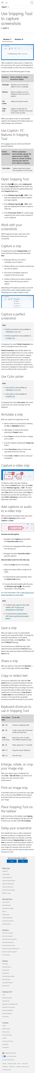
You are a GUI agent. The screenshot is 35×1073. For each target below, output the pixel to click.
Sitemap (4, 1063)
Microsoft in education (7, 933)
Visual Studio (5, 1016)
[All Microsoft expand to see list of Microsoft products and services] (2, 2)
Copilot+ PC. (11, 338)
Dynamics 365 (5, 970)
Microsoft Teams (6, 979)
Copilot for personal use (8, 887)
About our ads (25, 1066)
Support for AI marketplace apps (10, 1004)
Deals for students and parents (9, 951)
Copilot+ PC (9, 144)
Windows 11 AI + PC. (14, 332)
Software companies (7, 1013)
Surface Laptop (5, 874)
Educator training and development (10, 948)
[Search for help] (6, 2)
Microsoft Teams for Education (9, 939)
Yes (12, 861)
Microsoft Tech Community (8, 1007)
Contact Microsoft (11, 1063)
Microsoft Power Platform (8, 976)
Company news (5, 1032)
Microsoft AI (5, 964)
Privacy (19, 1063)
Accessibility (5, 1044)
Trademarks (5, 1066)
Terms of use (25, 1063)
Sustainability (5, 1047)
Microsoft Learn (6, 1001)
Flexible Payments (6, 924)
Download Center (6, 905)
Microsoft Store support (8, 908)
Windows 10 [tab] (19, 39)
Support (4, 7)
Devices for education (7, 936)
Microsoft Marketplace (7, 1010)
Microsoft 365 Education (8, 942)
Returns (4, 911)
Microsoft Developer (7, 998)
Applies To (6, 28)
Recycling (18, 1066)
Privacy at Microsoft (7, 1035)
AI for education (6, 955)
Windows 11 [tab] (7, 39)
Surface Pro (5, 871)
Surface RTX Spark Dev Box (8, 880)
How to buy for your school (8, 945)
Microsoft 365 (5, 973)
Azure (3, 994)
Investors (4, 1038)
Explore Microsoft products (8, 890)
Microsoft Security (6, 967)
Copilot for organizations (8, 883)
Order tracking (5, 914)
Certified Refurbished (7, 917)
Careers (4, 1025)
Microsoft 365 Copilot (7, 982)
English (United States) (10, 1053)
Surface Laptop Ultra (7, 877)
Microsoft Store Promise (8, 921)
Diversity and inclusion (7, 1041)
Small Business (5, 985)
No (23, 861)
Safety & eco (12, 1066)
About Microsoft (6, 1028)
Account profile (5, 902)
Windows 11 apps (6, 893)
